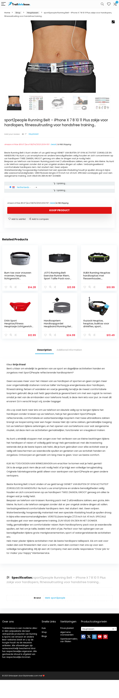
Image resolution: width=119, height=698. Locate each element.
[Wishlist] (109, 4)
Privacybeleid (67, 628)
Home (7, 12)
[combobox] (99, 629)
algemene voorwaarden (67, 633)
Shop (18, 12)
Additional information (69, 350)
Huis (44, 628)
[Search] (102, 4)
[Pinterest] (105, 636)
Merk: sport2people (55, 597)
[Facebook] (83, 636)
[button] (113, 21)
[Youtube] (100, 636)
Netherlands (23, 187)
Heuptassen (32, 12)
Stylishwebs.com (31, 675)
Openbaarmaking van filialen (69, 640)
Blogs (44, 636)
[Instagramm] (94, 636)
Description (44, 350)
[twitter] (88, 636)
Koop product (59, 210)
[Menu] (3, 4)
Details (53, 144)
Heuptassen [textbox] (98, 629)
